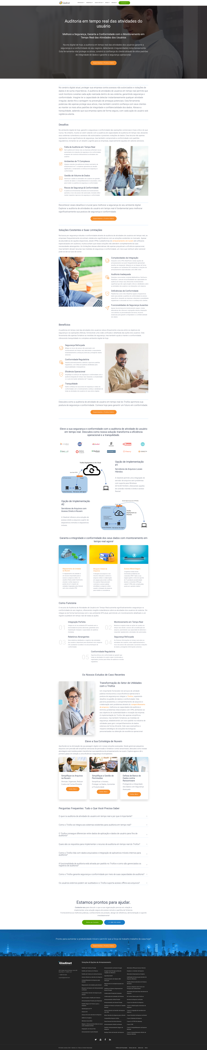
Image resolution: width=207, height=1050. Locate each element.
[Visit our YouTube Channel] (100, 1040)
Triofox (130, 696)
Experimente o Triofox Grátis (103, 63)
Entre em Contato (92, 922)
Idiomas (114, 2)
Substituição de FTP (87, 1008)
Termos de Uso (132, 1047)
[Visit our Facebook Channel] (105, 1040)
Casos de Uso (98, 2)
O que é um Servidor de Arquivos (135, 1002)
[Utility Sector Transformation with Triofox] (77, 708)
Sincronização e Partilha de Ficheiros (91, 997)
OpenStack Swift (108, 975)
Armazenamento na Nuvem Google (113, 968)
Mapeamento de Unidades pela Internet (92, 985)
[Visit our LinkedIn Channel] (110, 1040)
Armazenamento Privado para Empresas (92, 1000)
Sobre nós (140, 1047)
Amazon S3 (84, 1011)
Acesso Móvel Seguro (132, 569)
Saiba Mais (73, 789)
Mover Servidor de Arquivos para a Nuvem (114, 1015)
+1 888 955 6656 (115, 922)
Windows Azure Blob (87, 1021)
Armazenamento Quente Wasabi (90, 1031)
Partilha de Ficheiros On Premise (90, 971)
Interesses (80, 2)
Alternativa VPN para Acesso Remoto (136, 968)
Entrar (107, 2)
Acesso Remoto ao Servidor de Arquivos (92, 977)
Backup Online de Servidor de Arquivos (114, 1032)
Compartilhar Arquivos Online (111, 1018)
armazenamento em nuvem (123, 241)
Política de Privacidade (121, 1047)
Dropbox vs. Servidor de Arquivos (135, 971)
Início (146, 1047)
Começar (124, 2)
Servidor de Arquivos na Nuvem (135, 999)
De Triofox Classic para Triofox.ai (135, 996)
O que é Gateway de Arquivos (134, 1018)
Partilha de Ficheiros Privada (89, 968)
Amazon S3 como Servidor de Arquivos (91, 1014)
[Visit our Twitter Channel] (96, 1040)
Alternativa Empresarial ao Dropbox (136, 974)
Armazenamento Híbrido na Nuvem (113, 1024)
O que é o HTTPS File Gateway (134, 1021)
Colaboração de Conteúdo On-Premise (114, 996)
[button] (103, 816)
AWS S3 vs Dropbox (87, 1017)
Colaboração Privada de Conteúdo (113, 993)
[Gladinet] (64, 3)
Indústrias (89, 2)
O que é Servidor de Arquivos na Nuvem (137, 1015)
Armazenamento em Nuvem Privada (113, 1002)
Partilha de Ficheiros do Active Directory (92, 974)
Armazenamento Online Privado (112, 999)
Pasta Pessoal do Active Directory (112, 1021)
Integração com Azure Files (89, 1028)
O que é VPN (130, 1024)
